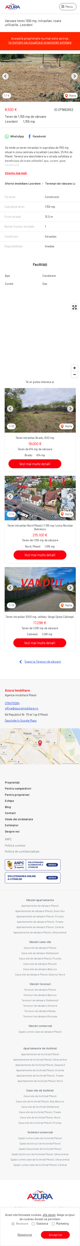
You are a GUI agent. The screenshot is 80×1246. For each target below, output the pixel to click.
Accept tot (55, 1235)
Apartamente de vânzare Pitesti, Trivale (40, 921)
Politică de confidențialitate (22, 851)
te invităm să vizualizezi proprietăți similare (40, 42)
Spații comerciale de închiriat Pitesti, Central (40, 1164)
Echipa (9, 800)
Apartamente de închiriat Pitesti (40, 1054)
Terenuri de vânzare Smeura (40, 1005)
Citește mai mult (16, 173)
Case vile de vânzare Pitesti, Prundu (40, 958)
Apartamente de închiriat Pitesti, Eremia (40, 1070)
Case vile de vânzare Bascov (40, 969)
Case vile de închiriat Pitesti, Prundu (40, 1122)
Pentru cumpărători (18, 788)
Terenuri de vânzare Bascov (40, 994)
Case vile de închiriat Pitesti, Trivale (40, 1112)
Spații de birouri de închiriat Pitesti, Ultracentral (40, 1154)
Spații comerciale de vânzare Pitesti (40, 1031)
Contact (10, 813)
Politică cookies (15, 845)
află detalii (49, 1215)
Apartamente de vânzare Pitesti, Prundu (40, 916)
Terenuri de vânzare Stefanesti (40, 1000)
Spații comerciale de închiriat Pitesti (40, 1138)
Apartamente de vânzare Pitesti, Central (40, 926)
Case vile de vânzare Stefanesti (40, 953)
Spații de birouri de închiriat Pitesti (40, 1143)
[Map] (40, 341)
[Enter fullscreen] (74, 307)
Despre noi (12, 831)
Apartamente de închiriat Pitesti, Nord (40, 1080)
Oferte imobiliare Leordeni (22, 183)
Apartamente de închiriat (40, 1048)
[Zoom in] (74, 368)
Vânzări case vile (40, 942)
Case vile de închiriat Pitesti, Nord (40, 1117)
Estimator (11, 825)
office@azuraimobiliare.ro (21, 708)
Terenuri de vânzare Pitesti (40, 989)
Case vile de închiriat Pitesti (40, 1095)
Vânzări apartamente (40, 900)
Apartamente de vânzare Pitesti (40, 905)
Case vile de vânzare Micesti (40, 963)
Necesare (22, 1223)
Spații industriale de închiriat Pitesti (40, 1148)
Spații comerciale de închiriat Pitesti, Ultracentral (40, 1159)
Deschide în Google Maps (21, 720)
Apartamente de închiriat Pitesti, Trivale (40, 1075)
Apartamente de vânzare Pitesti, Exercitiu (40, 910)
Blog (8, 807)
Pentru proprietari (17, 794)
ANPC (8, 839)
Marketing (62, 1223)
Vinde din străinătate (19, 819)
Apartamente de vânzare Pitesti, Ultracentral (40, 932)
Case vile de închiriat (40, 1090)
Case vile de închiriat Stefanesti (40, 1106)
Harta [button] (72, 95)
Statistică (42, 1223)
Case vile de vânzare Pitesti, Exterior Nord (40, 974)
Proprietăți (12, 782)
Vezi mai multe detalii (34, 464)
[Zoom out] (74, 374)
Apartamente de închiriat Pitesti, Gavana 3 (40, 1064)
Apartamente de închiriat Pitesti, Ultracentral (40, 1059)
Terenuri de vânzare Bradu (40, 1010)
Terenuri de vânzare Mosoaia (40, 1016)
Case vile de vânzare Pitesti (40, 947)
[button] (5, 76)
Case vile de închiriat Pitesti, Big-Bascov (40, 1101)
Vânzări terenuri (40, 984)
